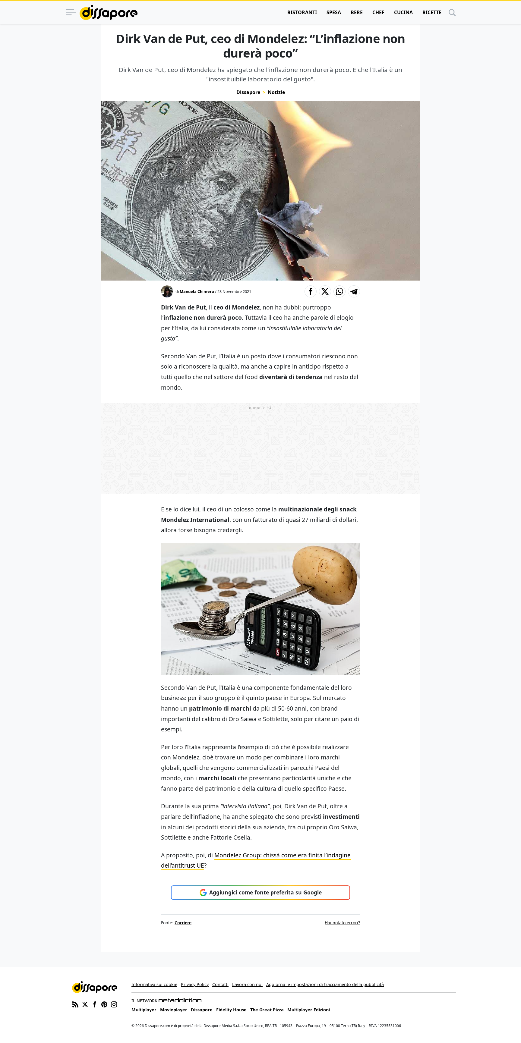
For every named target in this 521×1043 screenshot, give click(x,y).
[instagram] (114, 1004)
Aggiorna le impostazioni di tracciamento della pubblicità (325, 984)
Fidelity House (231, 1010)
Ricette (431, 12)
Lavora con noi (247, 984)
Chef (378, 12)
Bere (357, 12)
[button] (311, 291)
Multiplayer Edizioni (308, 1010)
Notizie (276, 92)
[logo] (108, 12)
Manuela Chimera (197, 291)
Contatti (220, 984)
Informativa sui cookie (154, 984)
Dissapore (248, 92)
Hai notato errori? (342, 922)
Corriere (183, 922)
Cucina (403, 12)
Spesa (334, 12)
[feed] (75, 1004)
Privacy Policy (195, 984)
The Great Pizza (267, 1010)
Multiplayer (143, 1010)
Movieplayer (173, 1010)
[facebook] (95, 1004)
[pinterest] (104, 1004)
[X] (85, 1004)
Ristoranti (302, 12)
